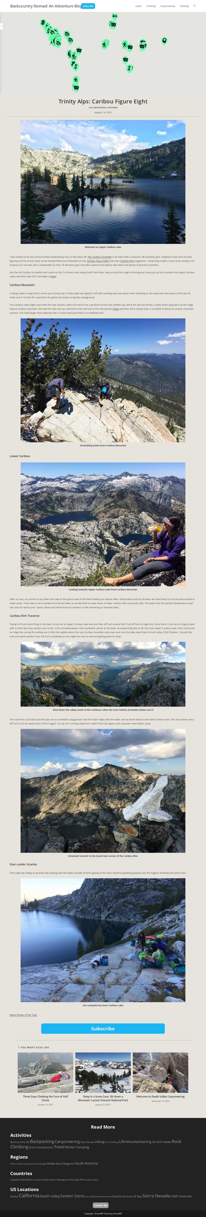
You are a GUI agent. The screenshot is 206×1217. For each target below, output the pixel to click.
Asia (19, 1163)
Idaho (87, 1197)
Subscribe (88, 6)
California (112, 107)
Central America (30, 1163)
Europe (42, 1163)
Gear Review (87, 1142)
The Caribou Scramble (100, 256)
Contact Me (100, 1205)
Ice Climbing (111, 1142)
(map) (116, 308)
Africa (13, 1163)
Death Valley (50, 1196)
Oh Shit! (157, 1142)
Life (122, 1141)
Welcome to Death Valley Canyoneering (160, 1096)
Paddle (167, 1142)
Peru (83, 1179)
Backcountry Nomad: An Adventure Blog (46, 6)
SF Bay (138, 1196)
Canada (14, 1179)
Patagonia (68, 1163)
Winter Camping (77, 1147)
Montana (107, 1196)
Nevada (116, 1196)
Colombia (26, 1179)
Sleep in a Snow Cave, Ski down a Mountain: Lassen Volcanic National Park (103, 1098)
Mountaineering (138, 1141)
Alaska (14, 1196)
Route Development (41, 1147)
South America (86, 1163)
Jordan (52, 1179)
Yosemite (185, 1196)
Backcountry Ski (19, 1142)
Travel (59, 1146)
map (53, 276)
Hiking (99, 1142)
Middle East (54, 1163)
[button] (67, 35)
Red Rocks (127, 1196)
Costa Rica (37, 1179)
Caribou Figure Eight (98, 260)
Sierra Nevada (156, 1196)
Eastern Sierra (72, 1195)
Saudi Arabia (92, 1179)
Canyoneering (67, 1141)
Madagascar (63, 1179)
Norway (74, 1179)
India (45, 1179)
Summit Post (127, 260)
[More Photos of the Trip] (23, 1015)
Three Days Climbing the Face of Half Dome (45, 1098)
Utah (174, 1196)
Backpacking (100, 107)
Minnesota (96, 1196)
